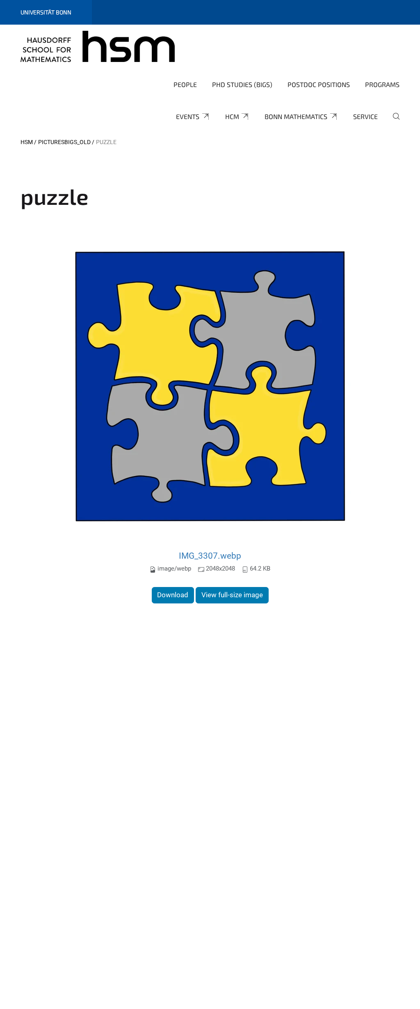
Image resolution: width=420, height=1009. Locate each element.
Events (187, 116)
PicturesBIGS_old (64, 142)
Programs (382, 84)
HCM (232, 116)
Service (365, 116)
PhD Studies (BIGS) (242, 84)
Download (172, 595)
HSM (27, 142)
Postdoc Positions (319, 84)
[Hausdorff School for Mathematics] (98, 46)
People (185, 84)
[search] (392, 122)
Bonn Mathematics (296, 116)
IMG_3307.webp (210, 555)
